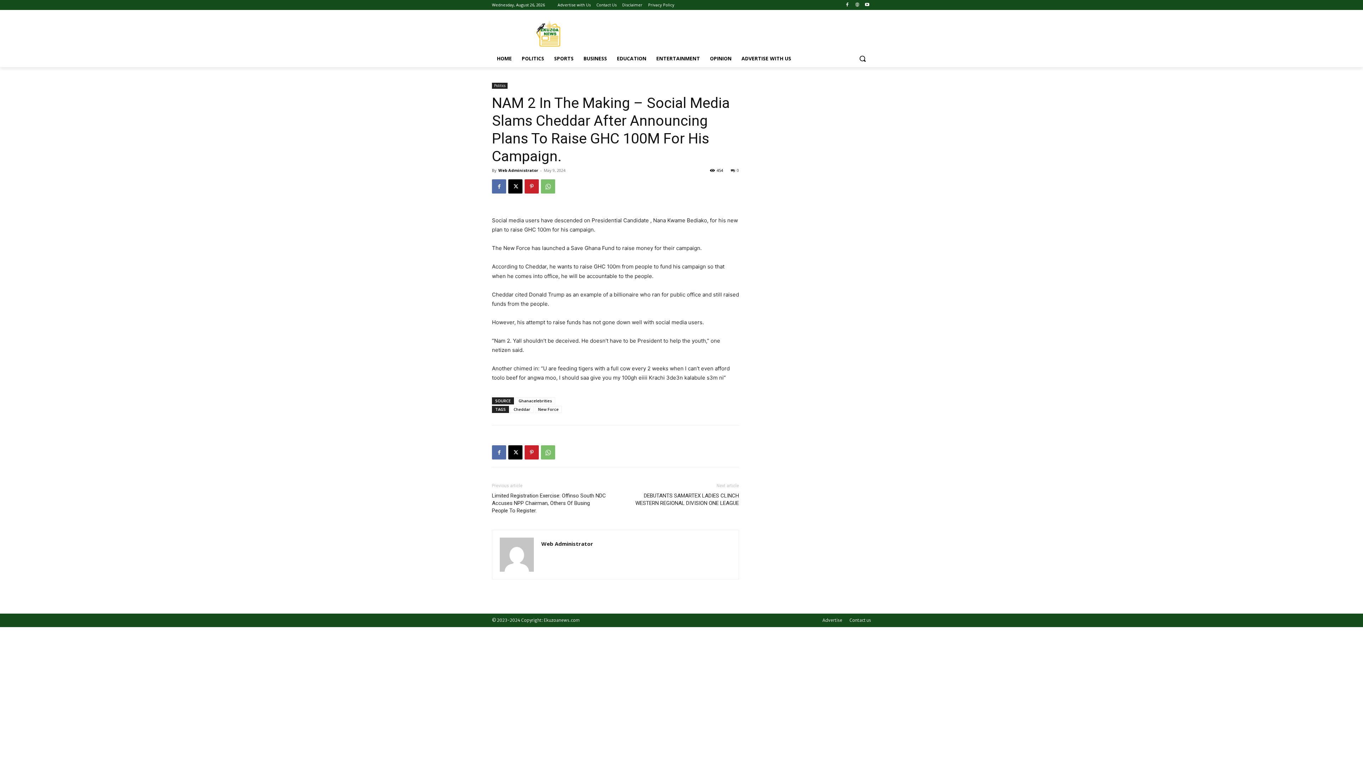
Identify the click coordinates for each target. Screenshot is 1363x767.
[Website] (857, 5)
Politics (499, 85)
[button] (862, 58)
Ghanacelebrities (535, 400)
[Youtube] (867, 5)
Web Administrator (518, 170)
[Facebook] (847, 5)
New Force (548, 409)
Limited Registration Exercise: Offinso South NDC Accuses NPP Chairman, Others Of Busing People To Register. (549, 503)
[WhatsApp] (548, 186)
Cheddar (522, 409)
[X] (515, 186)
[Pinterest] (532, 186)
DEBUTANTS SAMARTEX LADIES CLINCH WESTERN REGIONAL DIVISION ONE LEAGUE (687, 499)
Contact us (860, 620)
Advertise (832, 620)
